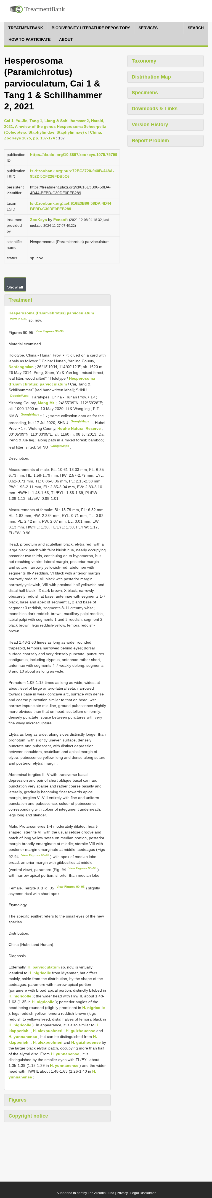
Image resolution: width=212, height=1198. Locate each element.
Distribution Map (151, 77)
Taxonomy (144, 61)
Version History (150, 124)
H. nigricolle (39, 973)
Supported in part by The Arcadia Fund (85, 1193)
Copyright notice (28, 1116)
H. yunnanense (23, 1036)
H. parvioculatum (44, 967)
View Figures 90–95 (49, 331)
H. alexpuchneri (47, 1031)
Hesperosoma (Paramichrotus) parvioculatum (51, 313)
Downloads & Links (154, 108)
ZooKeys (38, 219)
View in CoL (18, 318)
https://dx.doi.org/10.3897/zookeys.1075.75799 (73, 154)
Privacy (122, 1193)
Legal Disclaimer (143, 1193)
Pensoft (60, 219)
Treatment (20, 300)
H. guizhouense (80, 1031)
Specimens (145, 92)
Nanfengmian (22, 367)
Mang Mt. (47, 403)
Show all (15, 287)
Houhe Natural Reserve (79, 428)
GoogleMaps (19, 395)
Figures (17, 1100)
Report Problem (150, 140)
